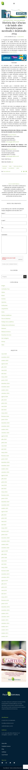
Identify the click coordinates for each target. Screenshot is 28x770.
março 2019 (4, 597)
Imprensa (3, 302)
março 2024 (4, 413)
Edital (10, 166)
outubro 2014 (4, 630)
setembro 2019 (5, 577)
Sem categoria (5, 338)
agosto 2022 (4, 475)
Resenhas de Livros (6, 335)
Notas (2, 312)
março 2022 (4, 492)
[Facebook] (2, 762)
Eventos (3, 298)
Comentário (4, 234)
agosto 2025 (4, 363)
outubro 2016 (4, 620)
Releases (3, 328)
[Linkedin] (14, 762)
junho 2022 (4, 482)
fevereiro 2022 (5, 495)
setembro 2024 (5, 393)
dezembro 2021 (5, 501)
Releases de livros (6, 331)
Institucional (4, 305)
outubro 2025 (4, 360)
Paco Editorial (6, 171)
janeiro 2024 (4, 419)
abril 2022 (3, 488)
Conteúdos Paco (8, 20)
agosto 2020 (4, 551)
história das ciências (18, 166)
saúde (17, 168)
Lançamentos (4, 308)
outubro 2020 (4, 544)
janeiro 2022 (4, 498)
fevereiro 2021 (5, 531)
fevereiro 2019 (5, 600)
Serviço (3, 341)
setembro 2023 (5, 432)
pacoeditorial (11, 168)
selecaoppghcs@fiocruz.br (12, 141)
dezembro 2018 (5, 607)
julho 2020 (4, 554)
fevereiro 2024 (5, 416)
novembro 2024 (5, 386)
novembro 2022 (5, 465)
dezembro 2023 (5, 423)
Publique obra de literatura (8, 325)
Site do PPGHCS (12, 134)
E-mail (3, 220)
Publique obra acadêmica (7, 321)
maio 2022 (4, 485)
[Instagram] (6, 762)
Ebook (3, 295)
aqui (12, 162)
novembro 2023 (5, 426)
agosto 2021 (4, 511)
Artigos (3, 285)
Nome (3, 213)
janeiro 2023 (4, 459)
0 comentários (20, 36)
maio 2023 (4, 446)
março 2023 (4, 452)
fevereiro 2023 (5, 455)
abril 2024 (3, 409)
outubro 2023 (4, 429)
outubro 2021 (4, 508)
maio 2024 (4, 406)
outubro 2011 (4, 636)
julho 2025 (4, 367)
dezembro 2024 (5, 383)
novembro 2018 (5, 610)
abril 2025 (3, 373)
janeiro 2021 (4, 534)
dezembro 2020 (5, 538)
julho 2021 (4, 515)
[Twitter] (10, 762)
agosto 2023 (4, 436)
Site (2, 227)
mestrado (4, 168)
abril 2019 (3, 593)
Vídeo (2, 344)
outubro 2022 (4, 469)
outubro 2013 (4, 633)
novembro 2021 (5, 505)
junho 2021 (4, 518)
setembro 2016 (5, 623)
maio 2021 (4, 521)
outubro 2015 (4, 626)
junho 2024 (4, 403)
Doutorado (4, 166)
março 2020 (4, 567)
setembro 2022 (5, 472)
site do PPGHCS (13, 52)
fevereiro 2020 (5, 570)
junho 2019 (4, 587)
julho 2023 (4, 439)
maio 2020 (4, 561)
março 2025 (4, 377)
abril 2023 (3, 449)
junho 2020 (4, 557)
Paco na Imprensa (19, 20)
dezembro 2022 (5, 462)
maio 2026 (4, 354)
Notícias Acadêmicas (6, 315)
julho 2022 (4, 478)
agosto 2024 (4, 396)
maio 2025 (4, 370)
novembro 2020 (5, 541)
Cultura (3, 292)
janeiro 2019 (4, 603)
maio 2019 (4, 590)
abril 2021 (3, 524)
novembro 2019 (5, 574)
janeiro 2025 (4, 380)
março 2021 (4, 528)
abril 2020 (3, 564)
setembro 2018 (5, 616)
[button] (14, 3)
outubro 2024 (4, 390)
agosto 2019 (4, 580)
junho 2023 (4, 442)
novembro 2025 (5, 357)
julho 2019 (4, 584)
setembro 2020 (5, 547)
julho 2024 (4, 400)
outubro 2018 (4, 613)
